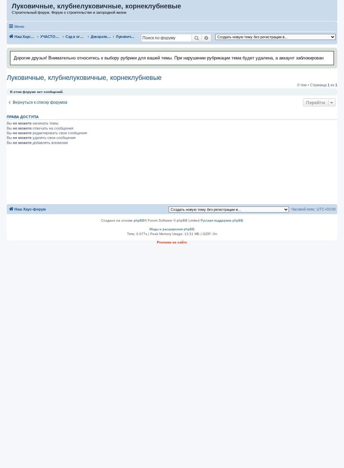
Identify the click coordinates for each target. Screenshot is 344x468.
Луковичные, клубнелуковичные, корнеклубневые (84, 77)
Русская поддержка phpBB (222, 220)
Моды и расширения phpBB (172, 229)
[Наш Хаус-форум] (9, 8)
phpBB (139, 220)
